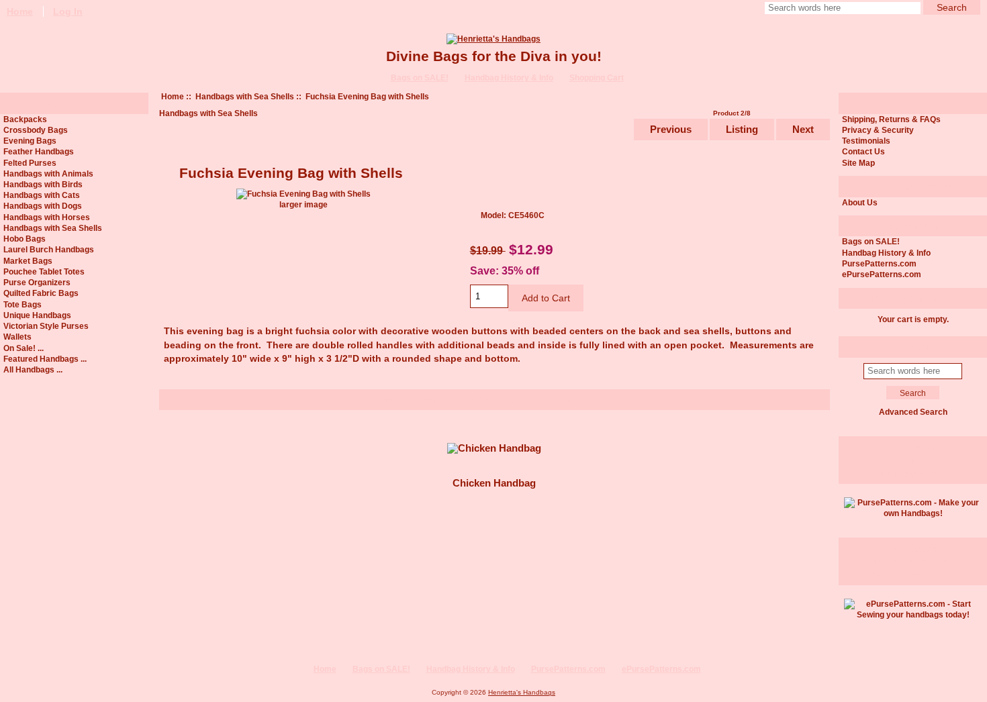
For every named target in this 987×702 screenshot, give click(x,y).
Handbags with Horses (46, 217)
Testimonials (866, 140)
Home (172, 96)
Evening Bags (29, 140)
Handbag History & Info (509, 78)
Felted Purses (29, 162)
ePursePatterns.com (881, 274)
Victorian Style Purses (46, 325)
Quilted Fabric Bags (41, 293)
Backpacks (25, 119)
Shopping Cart (596, 78)
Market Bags (27, 260)
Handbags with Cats (41, 195)
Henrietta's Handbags (521, 692)
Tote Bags (22, 304)
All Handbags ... (32, 369)
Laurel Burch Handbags (48, 249)
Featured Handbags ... (45, 358)
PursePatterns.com (879, 263)
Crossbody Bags (35, 130)
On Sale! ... (23, 348)
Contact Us (863, 151)
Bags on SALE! (420, 78)
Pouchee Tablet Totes (44, 271)
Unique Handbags (37, 315)
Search (913, 346)
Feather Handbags (38, 151)
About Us (860, 202)
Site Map (858, 162)
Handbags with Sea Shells (244, 96)
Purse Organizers (36, 282)
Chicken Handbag (494, 483)
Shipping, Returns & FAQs (891, 119)
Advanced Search (913, 411)
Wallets (17, 336)
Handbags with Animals (48, 173)
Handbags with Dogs (42, 205)
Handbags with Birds (43, 184)
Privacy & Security (878, 130)
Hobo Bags (24, 238)
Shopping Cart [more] (913, 298)
